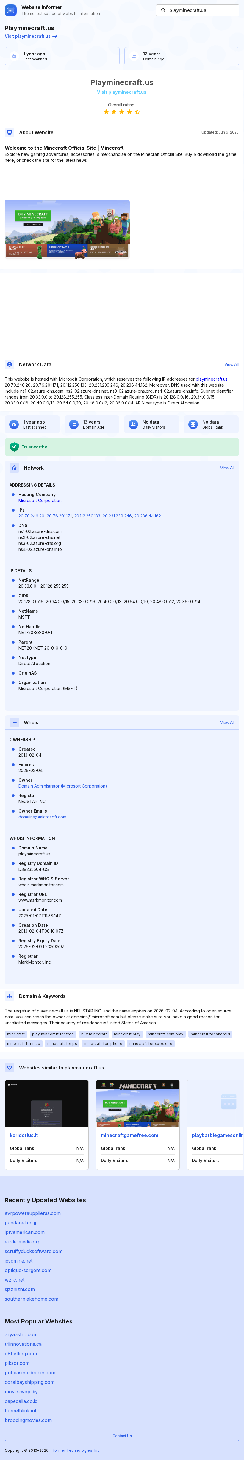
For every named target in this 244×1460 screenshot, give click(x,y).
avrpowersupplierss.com (33, 1213)
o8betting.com (21, 1354)
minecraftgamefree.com (129, 1135)
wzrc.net (14, 1280)
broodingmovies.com (28, 1420)
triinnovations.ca (23, 1344)
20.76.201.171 (59, 515)
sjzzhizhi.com (20, 1289)
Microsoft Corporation (40, 500)
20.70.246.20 (31, 515)
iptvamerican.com (25, 1232)
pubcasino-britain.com (30, 1373)
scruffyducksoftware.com (33, 1251)
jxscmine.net (18, 1261)
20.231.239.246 (117, 515)
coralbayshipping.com (29, 1382)
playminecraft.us (212, 379)
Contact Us (122, 1436)
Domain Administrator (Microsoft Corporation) (62, 785)
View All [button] (231, 364)
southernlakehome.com (31, 1299)
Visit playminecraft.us (28, 36)
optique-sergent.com (28, 1270)
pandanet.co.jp (21, 1223)
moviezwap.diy (21, 1392)
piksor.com (17, 1363)
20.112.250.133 (87, 515)
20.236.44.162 (147, 515)
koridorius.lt (24, 1135)
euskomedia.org (22, 1242)
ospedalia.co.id (21, 1401)
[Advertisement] (122, 181)
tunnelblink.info (22, 1411)
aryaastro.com (21, 1334)
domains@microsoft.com (42, 816)
